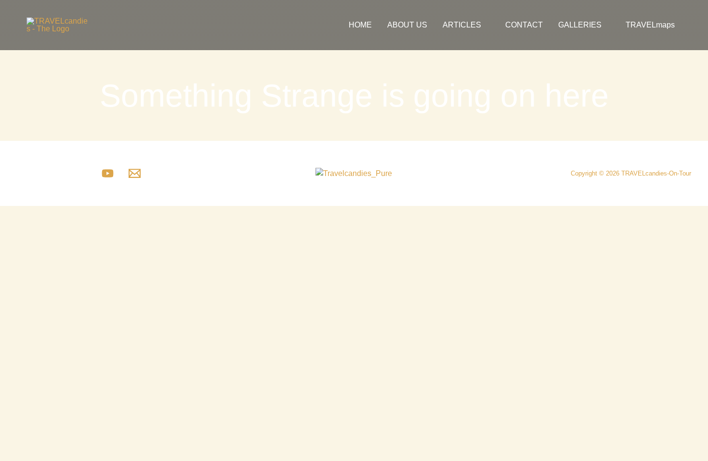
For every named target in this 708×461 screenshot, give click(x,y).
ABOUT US (407, 25)
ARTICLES (462, 25)
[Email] (134, 173)
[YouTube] (107, 173)
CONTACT (524, 25)
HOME (360, 25)
